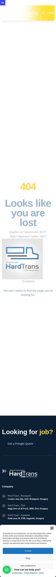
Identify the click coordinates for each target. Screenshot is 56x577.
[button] (52, 528)
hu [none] (8, 3)
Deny (28, 558)
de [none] (13, 3)
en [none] (2, 3)
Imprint (41, 573)
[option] (8, 2)
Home (19, 53)
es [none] (18, 3)
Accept (28, 551)
